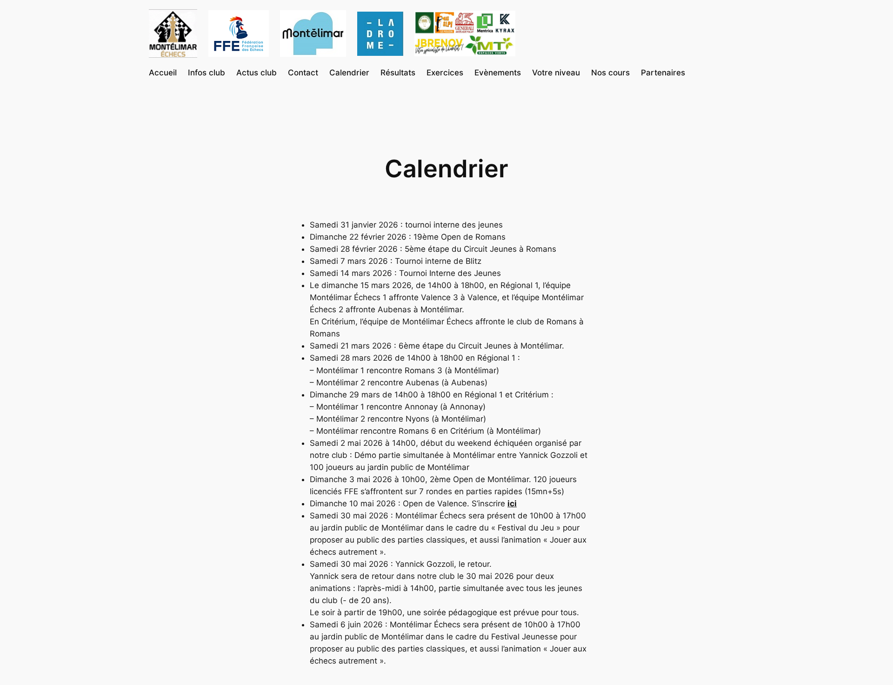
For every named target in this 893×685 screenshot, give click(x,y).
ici (512, 503)
